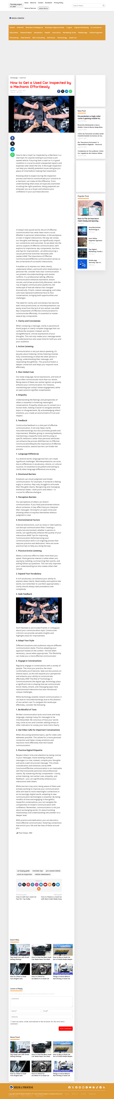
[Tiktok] (54, 884)
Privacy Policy (13, 1096)
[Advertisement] (64, 18)
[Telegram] (58, 884)
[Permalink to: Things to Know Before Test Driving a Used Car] (63, 969)
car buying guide (23, 871)
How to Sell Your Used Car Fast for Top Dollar (26, 897)
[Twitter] (24, 884)
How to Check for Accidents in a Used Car (40, 978)
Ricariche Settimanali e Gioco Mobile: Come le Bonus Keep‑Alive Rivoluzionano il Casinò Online (90, 126)
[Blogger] (50, 884)
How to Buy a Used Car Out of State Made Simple (62, 958)
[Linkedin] (41, 884)
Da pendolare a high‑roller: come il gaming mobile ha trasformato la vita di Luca (89, 117)
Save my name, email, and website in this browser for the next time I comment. (37, 1022)
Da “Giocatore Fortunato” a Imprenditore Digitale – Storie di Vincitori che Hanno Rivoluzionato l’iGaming (90, 143)
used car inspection (24, 874)
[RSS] (39, 889)
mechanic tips (38, 871)
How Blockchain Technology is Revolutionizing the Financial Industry (96, 228)
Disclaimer (92, 1094)
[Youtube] (45, 884)
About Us (75, 1094)
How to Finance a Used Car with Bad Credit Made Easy (51, 897)
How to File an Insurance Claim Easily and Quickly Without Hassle (88, 219)
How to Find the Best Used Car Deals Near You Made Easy (41, 958)
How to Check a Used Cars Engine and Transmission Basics (18, 978)
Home (67, 1094)
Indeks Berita (39, 1096)
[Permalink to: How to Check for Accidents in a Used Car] (41, 969)
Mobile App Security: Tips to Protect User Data (95, 261)
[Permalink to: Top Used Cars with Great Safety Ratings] (20, 950)
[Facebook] (20, 884)
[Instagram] (37, 884)
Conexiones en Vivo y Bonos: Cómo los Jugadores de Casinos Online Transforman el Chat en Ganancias (91, 152)
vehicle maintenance (42, 874)
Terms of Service (27, 1096)
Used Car (13, 92)
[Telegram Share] (66, 91)
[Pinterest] (28, 884)
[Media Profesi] (16, 18)
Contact (83, 1094)
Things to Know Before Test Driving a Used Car (61, 978)
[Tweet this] (62, 91)
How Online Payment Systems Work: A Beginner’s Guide (95, 239)
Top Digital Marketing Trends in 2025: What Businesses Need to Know (96, 250)
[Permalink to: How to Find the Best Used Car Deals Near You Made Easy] (41, 950)
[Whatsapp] (70, 91)
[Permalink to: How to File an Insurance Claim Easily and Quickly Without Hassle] (91, 208)
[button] (103, 5)
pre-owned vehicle (53, 871)
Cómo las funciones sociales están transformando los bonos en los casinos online (91, 135)
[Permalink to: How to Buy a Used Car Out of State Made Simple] (63, 950)
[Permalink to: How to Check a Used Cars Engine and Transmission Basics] (20, 969)
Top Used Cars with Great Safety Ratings (19, 958)
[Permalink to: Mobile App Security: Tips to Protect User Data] (82, 264)
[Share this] (58, 91)
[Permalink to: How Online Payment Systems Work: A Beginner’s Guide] (82, 242)
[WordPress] (32, 884)
